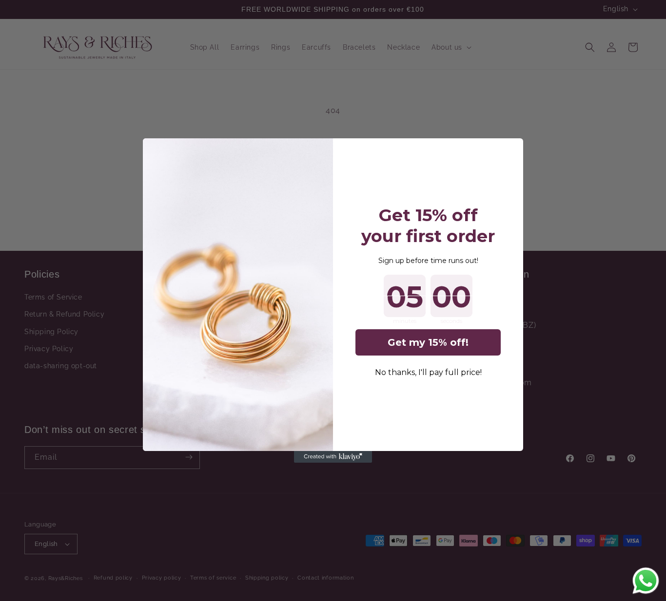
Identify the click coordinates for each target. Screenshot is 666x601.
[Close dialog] (510, 150)
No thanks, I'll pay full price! (428, 372)
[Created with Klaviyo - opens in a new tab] (333, 457)
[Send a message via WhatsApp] (645, 580)
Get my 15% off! (428, 342)
